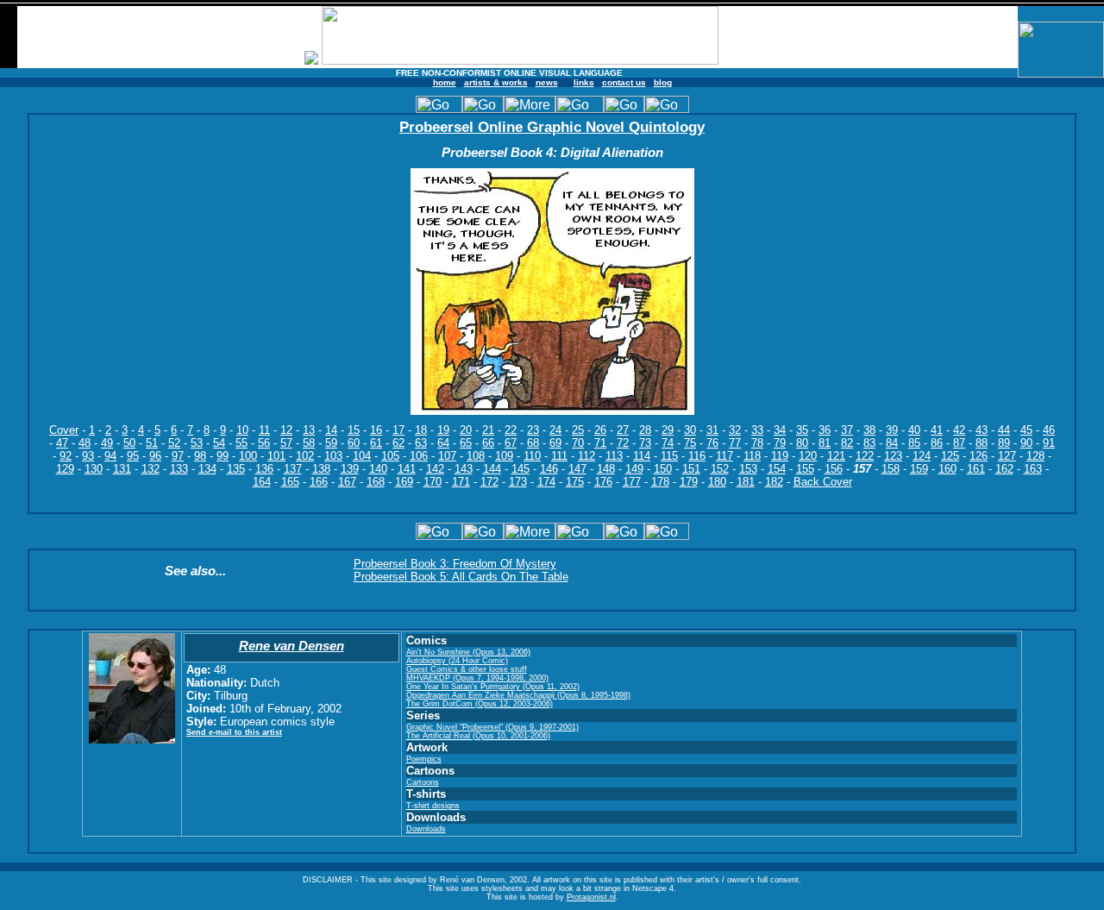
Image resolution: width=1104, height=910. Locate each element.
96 (155, 455)
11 (264, 430)
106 (419, 455)
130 (94, 468)
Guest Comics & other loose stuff (466, 669)
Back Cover (823, 481)
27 (623, 430)
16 (376, 430)
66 (488, 442)
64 (443, 442)
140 (378, 468)
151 (691, 468)
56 (264, 442)
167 (347, 481)
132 (150, 468)
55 (241, 442)
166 (319, 481)
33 (757, 430)
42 (959, 430)
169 (404, 481)
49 (107, 442)
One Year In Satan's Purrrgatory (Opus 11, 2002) (493, 686)
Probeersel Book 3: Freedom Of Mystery (455, 563)
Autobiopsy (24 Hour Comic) (457, 660)
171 (461, 481)
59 (331, 442)
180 (717, 481)
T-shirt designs (433, 805)
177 (632, 481)
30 (690, 430)
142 (435, 468)
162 (1004, 468)
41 (937, 430)
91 (1049, 442)
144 (492, 468)
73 (645, 442)
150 (663, 468)
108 (476, 455)
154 (777, 468)
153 (748, 468)
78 (757, 442)
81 (825, 442)
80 (802, 442)
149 (634, 468)
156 (834, 468)
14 (331, 430)
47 (62, 442)
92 (66, 455)
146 (549, 468)
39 (892, 430)
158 (890, 468)
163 (1033, 468)
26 (600, 430)
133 (179, 468)
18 (421, 430)
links (584, 82)
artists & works (496, 82)
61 (376, 442)
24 (555, 430)
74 (668, 442)
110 (532, 455)
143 (464, 468)
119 (779, 455)
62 (398, 442)
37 (847, 430)
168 (376, 481)
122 (865, 455)
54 (219, 442)
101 (276, 455)
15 (354, 430)
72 (623, 442)
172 (489, 481)
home (444, 82)
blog (663, 82)
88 (981, 442)
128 (1035, 455)
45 (1026, 430)
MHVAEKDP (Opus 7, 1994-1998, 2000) (477, 678)
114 (641, 455)
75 (690, 442)
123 (893, 455)
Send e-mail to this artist (234, 732)
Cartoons (422, 782)
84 (892, 442)
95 (133, 455)
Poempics (424, 759)
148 (606, 468)
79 (780, 442)
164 (262, 481)
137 (293, 468)
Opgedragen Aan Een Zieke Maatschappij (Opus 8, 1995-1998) (518, 695)
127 (1007, 455)
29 (668, 430)
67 (511, 442)
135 (236, 468)
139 (350, 468)
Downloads (426, 829)
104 (362, 455)
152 (720, 468)
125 (950, 455)
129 (65, 468)
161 (976, 468)
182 (774, 481)
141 (407, 468)
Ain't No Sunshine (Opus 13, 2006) (468, 652)
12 (286, 430)
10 (242, 430)
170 (432, 481)
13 (309, 430)
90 (1026, 442)
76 (712, 442)
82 (847, 442)
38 (869, 430)
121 (836, 455)
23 (533, 430)
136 (264, 468)
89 (1004, 442)
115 (669, 455)
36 (825, 430)
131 (122, 468)
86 (937, 442)
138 (321, 468)
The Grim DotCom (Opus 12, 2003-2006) (479, 704)
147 (577, 468)
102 (305, 455)
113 (614, 455)
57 (286, 442)
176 (603, 481)
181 (746, 481)
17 (398, 430)
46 (1049, 430)
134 (207, 468)
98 (200, 455)
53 (197, 442)
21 (488, 430)
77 (735, 442)
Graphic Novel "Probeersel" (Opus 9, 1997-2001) (492, 727)
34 (780, 430)
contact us (624, 82)
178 (660, 481)
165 (290, 481)
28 (645, 430)
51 (152, 442)
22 (511, 430)
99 (222, 455)
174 (546, 481)
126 (978, 455)
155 (805, 468)
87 (959, 442)
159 (919, 468)
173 (518, 481)
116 (697, 455)
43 (981, 430)
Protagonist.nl (591, 897)
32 (735, 430)
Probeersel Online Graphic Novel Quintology (552, 127)
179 (689, 481)
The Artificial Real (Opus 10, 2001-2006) (478, 735)
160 (947, 468)
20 (466, 430)
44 (1004, 430)
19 (443, 430)
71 (600, 442)
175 (575, 481)
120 (808, 455)
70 (578, 442)
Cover (63, 430)
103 (333, 455)
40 (914, 430)
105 (390, 455)
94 (110, 455)
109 (504, 455)
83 (869, 442)
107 (447, 455)
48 (84, 442)
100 (248, 455)
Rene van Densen (291, 645)
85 (914, 442)
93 (88, 455)
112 (586, 455)
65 (466, 442)
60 (354, 442)
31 (712, 430)
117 (724, 455)
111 (559, 455)
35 (802, 430)
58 (309, 442)
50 (129, 442)
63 (421, 442)
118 (752, 455)
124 (922, 455)
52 (174, 442)
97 (178, 455)
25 (578, 430)
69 (555, 442)
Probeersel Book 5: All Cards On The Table (461, 576)
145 (520, 468)
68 (533, 442)
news (547, 82)
